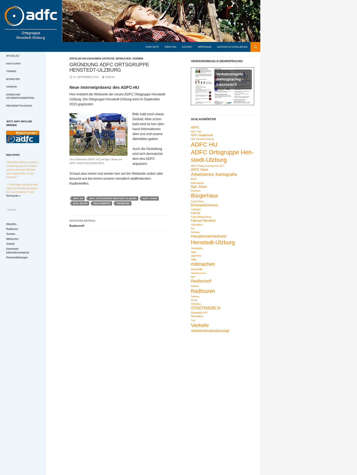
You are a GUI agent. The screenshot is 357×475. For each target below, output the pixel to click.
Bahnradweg (197, 183)
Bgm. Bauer (80, 203)
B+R (193, 179)
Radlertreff (82, 223)
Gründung (123, 203)
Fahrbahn (196, 209)
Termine (137, 58)
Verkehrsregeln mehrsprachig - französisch (229, 79)
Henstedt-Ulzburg (213, 242)
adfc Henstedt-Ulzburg (202, 139)
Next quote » (13, 195)
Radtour (195, 286)
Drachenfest (102, 203)
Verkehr (200, 325)
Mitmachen (123, 58)
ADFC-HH (196, 131)
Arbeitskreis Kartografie (214, 174)
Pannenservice (198, 273)
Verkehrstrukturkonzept (210, 331)
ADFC (195, 127)
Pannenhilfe (196, 269)
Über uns (170, 47)
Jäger (194, 259)
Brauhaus (196, 190)
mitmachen (203, 264)
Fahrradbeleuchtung (201, 217)
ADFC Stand (150, 198)
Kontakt (187, 47)
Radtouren (203, 291)
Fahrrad (195, 213)
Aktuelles (12, 56)
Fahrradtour (197, 224)
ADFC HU (78, 198)
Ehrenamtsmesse (204, 205)
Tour (193, 320)
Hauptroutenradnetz (208, 236)
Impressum (204, 47)
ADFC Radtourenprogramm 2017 (207, 166)
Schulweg (196, 304)
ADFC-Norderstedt (202, 135)
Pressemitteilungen (19, 105)
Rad (193, 277)
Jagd (193, 252)
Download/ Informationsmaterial (20, 96)
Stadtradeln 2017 (199, 312)
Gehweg (195, 232)
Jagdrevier (196, 255)
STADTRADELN (205, 308)
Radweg (195, 296)
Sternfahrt (197, 316)
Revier (194, 300)
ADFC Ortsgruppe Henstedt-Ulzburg (113, 198)
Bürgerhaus (204, 195)
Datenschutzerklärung (232, 47)
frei (192, 228)
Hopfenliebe (197, 248)
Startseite (152, 47)
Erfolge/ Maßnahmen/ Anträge (91, 58)
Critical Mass (197, 201)
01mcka (110, 77)
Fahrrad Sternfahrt (203, 220)
